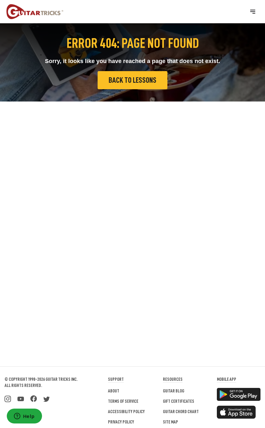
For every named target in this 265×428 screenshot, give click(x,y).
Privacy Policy (121, 422)
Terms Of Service (123, 401)
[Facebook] (33, 398)
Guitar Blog (173, 391)
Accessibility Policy (126, 411)
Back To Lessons (132, 80)
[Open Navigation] (253, 11)
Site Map (170, 422)
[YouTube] (20, 398)
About (113, 391)
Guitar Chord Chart (181, 411)
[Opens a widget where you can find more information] (24, 417)
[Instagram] (8, 398)
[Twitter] (46, 398)
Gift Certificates (178, 401)
